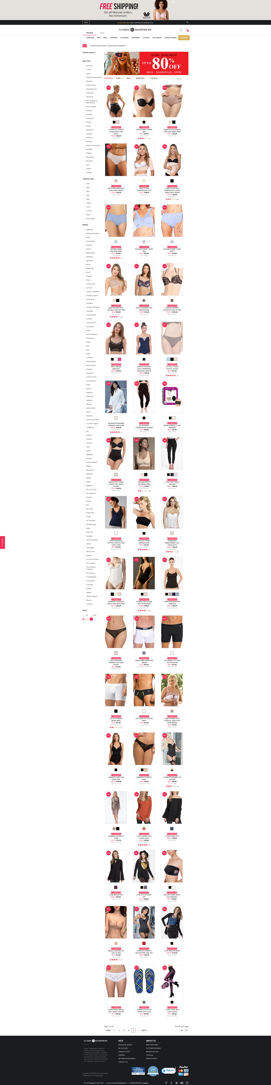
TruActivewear (91, 577)
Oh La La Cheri (91, 489)
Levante (89, 439)
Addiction (89, 230)
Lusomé (89, 443)
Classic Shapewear (93, 292)
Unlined (89, 173)
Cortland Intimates (93, 307)
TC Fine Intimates (92, 559)
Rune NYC (89, 532)
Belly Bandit (90, 253)
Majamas (89, 455)
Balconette (90, 157)
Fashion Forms (91, 377)
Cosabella (89, 311)
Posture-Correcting (93, 145)
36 (182, 1030)
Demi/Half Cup (91, 89)
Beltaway (89, 257)
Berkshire (89, 261)
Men (102, 33)
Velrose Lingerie (92, 596)
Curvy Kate (90, 327)
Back (84, 46)
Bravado (89, 276)
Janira (88, 412)
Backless (89, 141)
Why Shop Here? (152, 1045)
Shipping (121, 1055)
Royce (88, 528)
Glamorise (89, 396)
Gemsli (88, 389)
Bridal (88, 126)
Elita (87, 350)
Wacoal (88, 600)
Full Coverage (91, 107)
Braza (88, 280)
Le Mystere (90, 427)
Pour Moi (89, 509)
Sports (88, 74)
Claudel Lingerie (92, 295)
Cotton (88, 169)
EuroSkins (89, 358)
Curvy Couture (91, 323)
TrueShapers (90, 581)
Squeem (89, 555)
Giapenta (89, 392)
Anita (88, 237)
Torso (88, 207)
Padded (89, 153)
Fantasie (89, 369)
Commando (90, 299)
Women (89, 33)
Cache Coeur (90, 284)
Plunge (88, 122)
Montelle (89, 474)
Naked (88, 478)
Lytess (88, 451)
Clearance (184, 38)
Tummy (89, 211)
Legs (87, 195)
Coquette (89, 303)
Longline (89, 134)
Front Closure (91, 85)
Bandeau (89, 161)
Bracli (88, 272)
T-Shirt (88, 70)
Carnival (89, 288)
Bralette (89, 111)
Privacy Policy (151, 1058)
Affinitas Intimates (92, 233)
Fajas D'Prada (91, 361)
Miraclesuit (90, 470)
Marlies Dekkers (92, 462)
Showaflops (90, 548)
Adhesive (89, 138)
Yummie (89, 604)
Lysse (88, 447)
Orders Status (124, 1052)
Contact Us (123, 1062)
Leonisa (89, 435)
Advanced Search (125, 1045)
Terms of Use (99, 1075)
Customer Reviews (153, 1048)
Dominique (90, 338)
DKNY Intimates (91, 334)
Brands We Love (152, 1052)
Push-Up (89, 66)
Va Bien (89, 589)
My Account (123, 1048)
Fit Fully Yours (91, 381)
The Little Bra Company (91, 568)
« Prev (108, 1030)
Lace (87, 165)
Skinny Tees (90, 552)
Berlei (88, 264)
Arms (88, 184)
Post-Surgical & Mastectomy (91, 102)
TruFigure (89, 585)
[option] (114, 122)
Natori (88, 482)
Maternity (89, 130)
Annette (89, 245)
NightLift (89, 486)
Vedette (89, 592)
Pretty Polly (90, 513)
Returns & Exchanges (127, 1058)
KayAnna (89, 416)
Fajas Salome (90, 365)
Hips (87, 191)
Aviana (88, 249)
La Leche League (92, 423)
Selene (88, 544)
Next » (144, 1030)
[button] (168, 1071)
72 (186, 1030)
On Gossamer (91, 493)
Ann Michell (90, 241)
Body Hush (90, 268)
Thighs (88, 203)
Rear (88, 199)
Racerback (90, 118)
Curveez (89, 319)
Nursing (89, 114)
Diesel (88, 330)
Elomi (88, 354)
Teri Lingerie (90, 563)
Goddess (89, 400)
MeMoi (88, 466)
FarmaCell (89, 373)
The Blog (149, 1055)
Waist (88, 215)
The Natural (90, 573)
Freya (88, 385)
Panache (89, 497)
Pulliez (88, 517)
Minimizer (89, 97)
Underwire (90, 93)
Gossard (89, 404)
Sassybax (89, 536)
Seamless (89, 149)
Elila (87, 346)
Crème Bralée (91, 315)
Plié (87, 505)
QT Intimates (90, 520)
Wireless (89, 81)
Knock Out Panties (92, 420)
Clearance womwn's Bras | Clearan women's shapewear (108, 46)
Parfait (88, 501)
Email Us (145, 1083)
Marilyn (89, 458)
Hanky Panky (90, 408)
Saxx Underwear (92, 540)
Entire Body (90, 219)
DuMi (88, 342)
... (138, 1030)
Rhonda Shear (91, 524)
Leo (87, 431)
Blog (86, 22)
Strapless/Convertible (94, 77)
